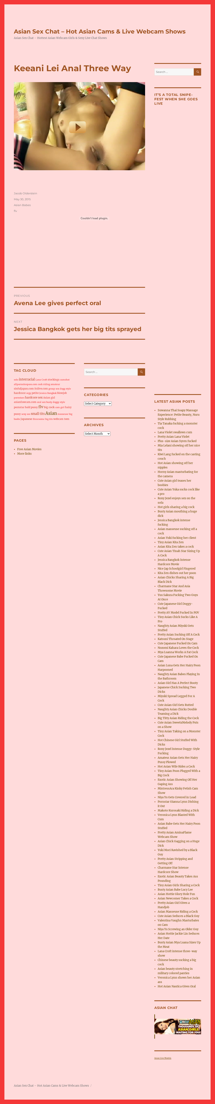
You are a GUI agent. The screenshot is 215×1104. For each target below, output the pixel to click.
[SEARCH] (141, 372)
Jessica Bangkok (47, 393)
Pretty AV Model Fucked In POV (178, 612)
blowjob (62, 393)
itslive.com (41, 388)
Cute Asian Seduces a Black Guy (178, 916)
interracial (27, 379)
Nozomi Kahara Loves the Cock (178, 648)
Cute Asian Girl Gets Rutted (176, 705)
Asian (51, 413)
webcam (58, 419)
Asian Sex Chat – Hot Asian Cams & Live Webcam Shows (100, 31)
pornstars (19, 397)
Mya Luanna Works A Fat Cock (178, 652)
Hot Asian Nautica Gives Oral (177, 986)
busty (49, 402)
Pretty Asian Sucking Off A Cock (179, 634)
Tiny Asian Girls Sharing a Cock (179, 885)
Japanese (26, 418)
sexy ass (25, 414)
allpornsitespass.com (25, 384)
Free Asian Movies (29, 449)
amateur (55, 384)
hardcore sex (34, 397)
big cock (49, 407)
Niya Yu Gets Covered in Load (177, 797)
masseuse (63, 414)
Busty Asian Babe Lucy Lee (175, 889)
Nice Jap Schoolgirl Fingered (176, 568)
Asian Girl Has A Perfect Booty (178, 683)
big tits (49, 419)
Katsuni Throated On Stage (175, 639)
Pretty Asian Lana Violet (173, 437)
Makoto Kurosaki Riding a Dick (178, 810)
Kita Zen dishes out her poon (177, 573)
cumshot (64, 379)
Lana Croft (41, 379)
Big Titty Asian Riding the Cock (178, 718)
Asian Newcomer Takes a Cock (178, 898)
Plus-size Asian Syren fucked (177, 441)
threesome (39, 419)
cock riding (44, 384)
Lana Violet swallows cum (175, 432)
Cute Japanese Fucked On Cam (177, 643)
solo (16, 379)
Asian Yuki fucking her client (177, 538)
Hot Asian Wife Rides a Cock (176, 766)
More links (24, 453)
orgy (28, 393)
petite (35, 393)
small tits (38, 414)
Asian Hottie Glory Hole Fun (176, 894)
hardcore (20, 393)
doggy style (59, 402)
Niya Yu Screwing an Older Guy (178, 929)
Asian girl (49, 397)
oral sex (41, 402)
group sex (54, 388)
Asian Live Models (162, 1058)
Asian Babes (22, 205)
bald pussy (31, 407)
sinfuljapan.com (24, 388)
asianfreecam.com (25, 402)
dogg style (65, 388)
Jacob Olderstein (25, 193)
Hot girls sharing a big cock (176, 507)
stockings (53, 379)
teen (66, 419)
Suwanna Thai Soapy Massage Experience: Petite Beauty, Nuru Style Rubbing (178, 415)
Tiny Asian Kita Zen (171, 542)
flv (15, 211)
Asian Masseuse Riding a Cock (178, 911)
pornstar (19, 407)
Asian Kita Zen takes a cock (176, 546)
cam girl (59, 407)
